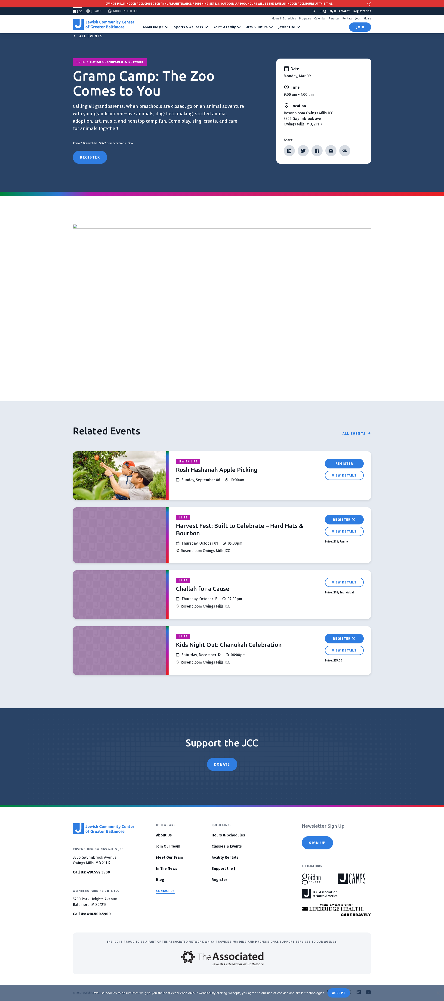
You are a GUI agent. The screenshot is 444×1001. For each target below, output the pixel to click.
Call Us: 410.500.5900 (92, 914)
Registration (362, 11)
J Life (183, 517)
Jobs (358, 18)
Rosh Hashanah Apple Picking (216, 469)
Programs (305, 18)
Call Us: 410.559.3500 (91, 872)
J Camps (97, 11)
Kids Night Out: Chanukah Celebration (229, 644)
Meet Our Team (169, 857)
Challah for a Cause (202, 588)
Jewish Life (286, 27)
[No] (438, 993)
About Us (164, 835)
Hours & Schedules (284, 18)
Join (360, 27)
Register (334, 18)
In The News (166, 868)
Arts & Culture (257, 27)
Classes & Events (227, 846)
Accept (338, 993)
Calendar (320, 18)
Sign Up (317, 843)
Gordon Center (125, 11)
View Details (344, 475)
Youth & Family (225, 27)
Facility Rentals (225, 857)
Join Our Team (168, 846)
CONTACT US (165, 891)
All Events (91, 36)
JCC (79, 11)
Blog (323, 11)
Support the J (223, 868)
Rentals (347, 18)
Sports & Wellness (188, 27)
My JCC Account (340, 11)
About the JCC (153, 27)
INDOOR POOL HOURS (301, 3)
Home (367, 18)
